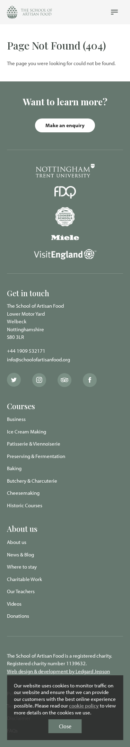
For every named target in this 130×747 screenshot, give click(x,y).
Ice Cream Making (26, 431)
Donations (18, 616)
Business (16, 419)
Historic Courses (24, 505)
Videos (14, 603)
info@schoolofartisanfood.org (38, 359)
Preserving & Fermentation (36, 456)
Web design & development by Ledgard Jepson (58, 671)
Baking (14, 468)
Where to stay (22, 566)
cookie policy (84, 705)
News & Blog (20, 554)
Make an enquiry (65, 125)
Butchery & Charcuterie (32, 480)
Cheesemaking (23, 493)
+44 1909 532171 (26, 351)
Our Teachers (21, 591)
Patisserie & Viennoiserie (33, 443)
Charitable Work (24, 579)
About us (16, 542)
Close (65, 726)
